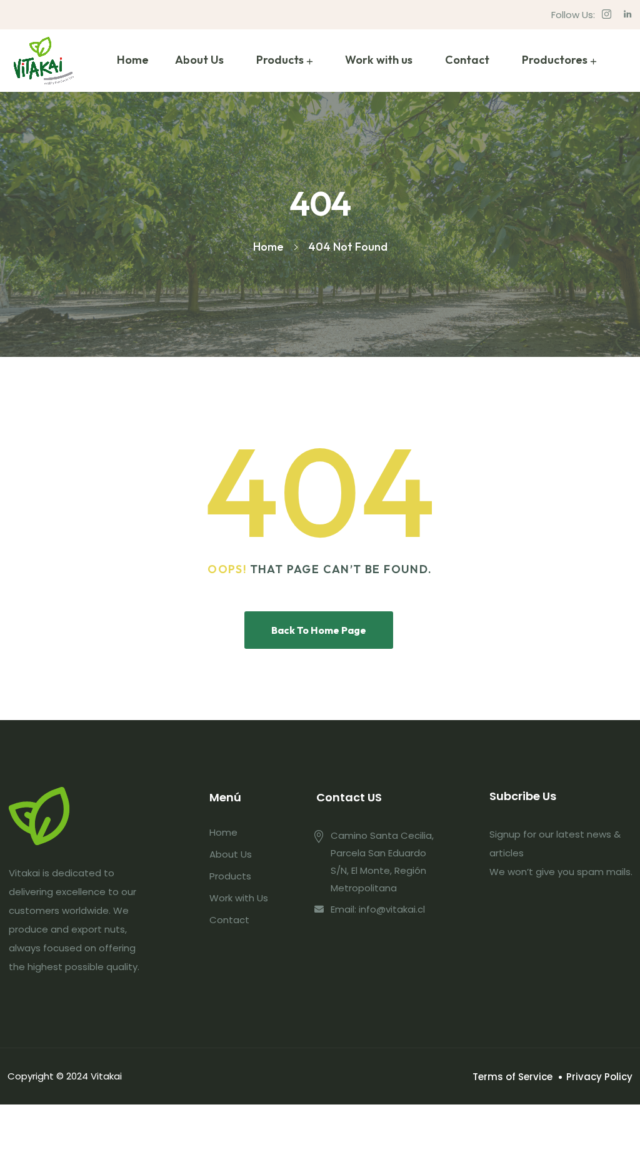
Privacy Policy (599, 1076)
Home (133, 60)
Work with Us (238, 897)
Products (280, 60)
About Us (199, 60)
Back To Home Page (318, 630)
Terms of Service (512, 1076)
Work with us (378, 60)
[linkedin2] (627, 14)
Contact (467, 60)
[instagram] (606, 14)
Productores (555, 60)
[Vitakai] (44, 60)
